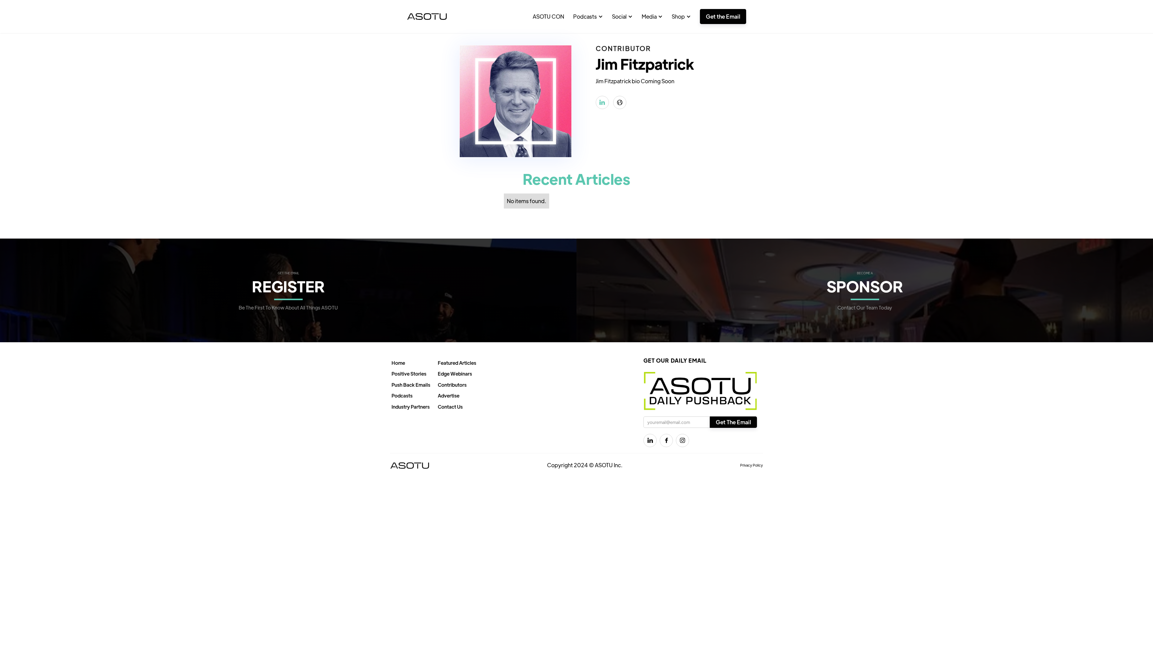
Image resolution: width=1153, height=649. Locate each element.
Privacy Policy (751, 465)
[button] (588, 16)
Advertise (448, 395)
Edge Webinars (455, 373)
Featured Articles (457, 363)
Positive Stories (409, 373)
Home (398, 363)
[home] (427, 16)
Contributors (452, 385)
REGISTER (288, 286)
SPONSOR (865, 286)
